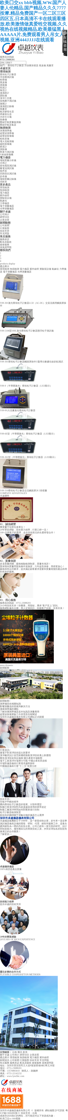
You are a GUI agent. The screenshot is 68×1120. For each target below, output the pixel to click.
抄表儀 (3, 176)
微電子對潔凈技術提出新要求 (15, 752)
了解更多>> (6, 834)
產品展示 (4, 1057)
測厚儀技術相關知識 (10, 704)
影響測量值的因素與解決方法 (15, 706)
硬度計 (3, 146)
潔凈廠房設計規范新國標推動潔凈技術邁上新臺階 (25, 755)
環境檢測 (5, 71)
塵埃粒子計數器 (16, 65)
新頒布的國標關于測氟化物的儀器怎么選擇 (22, 815)
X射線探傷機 (6, 154)
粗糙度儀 (4, 139)
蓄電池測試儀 (7, 168)
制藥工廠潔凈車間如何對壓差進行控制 (19, 809)
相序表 (3, 171)
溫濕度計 (4, 93)
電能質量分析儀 (8, 160)
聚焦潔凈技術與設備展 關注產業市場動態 (21, 758)
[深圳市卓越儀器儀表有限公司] (23, 54)
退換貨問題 (6, 247)
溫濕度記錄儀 (7, 106)
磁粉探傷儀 (6, 144)
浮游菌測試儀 (7, 77)
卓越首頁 (5, 68)
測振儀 (3, 149)
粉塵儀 (3, 80)
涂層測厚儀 (6, 130)
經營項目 (4, 217)
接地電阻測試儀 (8, 165)
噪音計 (3, 90)
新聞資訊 (4, 1060)
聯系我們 (5, 250)
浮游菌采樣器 (31, 65)
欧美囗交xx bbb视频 (10, 1118)
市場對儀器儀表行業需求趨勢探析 (17, 763)
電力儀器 (5, 157)
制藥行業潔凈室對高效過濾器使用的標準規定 (23, 807)
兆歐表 (3, 181)
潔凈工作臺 (6, 98)
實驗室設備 (6, 198)
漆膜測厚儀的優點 (9, 709)
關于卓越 (5, 211)
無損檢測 (5, 127)
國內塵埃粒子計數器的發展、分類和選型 (21, 804)
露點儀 (3, 95)
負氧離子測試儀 (8, 101)
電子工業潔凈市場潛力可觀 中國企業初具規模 (23, 761)
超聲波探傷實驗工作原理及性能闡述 (18, 714)
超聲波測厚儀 (7, 133)
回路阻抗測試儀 (8, 173)
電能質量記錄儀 (8, 179)
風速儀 (42, 65)
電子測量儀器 (7, 206)
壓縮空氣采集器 (8, 125)
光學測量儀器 (7, 208)
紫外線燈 (4, 195)
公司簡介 (4, 214)
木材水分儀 (6, 117)
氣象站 (3, 200)
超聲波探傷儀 (7, 136)
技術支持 (4, 231)
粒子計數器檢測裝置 (10, 812)
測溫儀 (3, 85)
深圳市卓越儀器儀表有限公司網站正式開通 (22, 717)
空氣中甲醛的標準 (9, 802)
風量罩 (50, 65)
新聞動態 (5, 222)
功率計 (3, 163)
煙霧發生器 (6, 114)
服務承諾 (4, 239)
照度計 (3, 87)
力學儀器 (4, 203)
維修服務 (4, 244)
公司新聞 (4, 225)
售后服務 (5, 236)
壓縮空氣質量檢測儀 (10, 122)
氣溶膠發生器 (7, 111)
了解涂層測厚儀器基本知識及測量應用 (19, 711)
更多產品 (5, 184)
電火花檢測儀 (7, 141)
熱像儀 (3, 119)
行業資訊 (5, 750)
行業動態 (4, 228)
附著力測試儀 (7, 152)
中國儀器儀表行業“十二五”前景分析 (18, 766)
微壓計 (3, 103)
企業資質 (4, 220)
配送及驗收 (6, 242)
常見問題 (4, 233)
